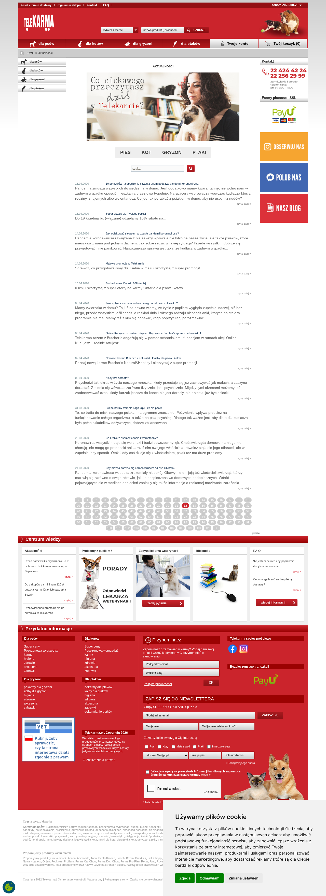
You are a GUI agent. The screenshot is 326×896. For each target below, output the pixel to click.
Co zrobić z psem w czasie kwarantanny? (132, 437)
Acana (72, 858)
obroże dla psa (72, 833)
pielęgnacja (132, 836)
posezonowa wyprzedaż (114, 826)
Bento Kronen (106, 858)
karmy (28, 654)
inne (49, 839)
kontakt (92, 5)
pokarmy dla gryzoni (38, 687)
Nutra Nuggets (32, 861)
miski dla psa (31, 833)
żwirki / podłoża (150, 836)
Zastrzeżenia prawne (100, 760)
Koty (165, 746)
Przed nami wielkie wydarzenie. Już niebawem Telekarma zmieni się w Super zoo (47, 566)
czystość (103, 836)
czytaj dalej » (244, 204)
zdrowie (29, 663)
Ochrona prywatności (71, 879)
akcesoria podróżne (135, 829)
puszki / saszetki (151, 826)
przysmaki (61, 836)
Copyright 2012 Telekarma (39, 879)
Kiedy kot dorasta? (117, 377)
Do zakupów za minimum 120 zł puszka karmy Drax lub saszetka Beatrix (45, 589)
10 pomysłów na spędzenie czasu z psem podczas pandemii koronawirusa (152, 183)
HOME (29, 52)
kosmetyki (117, 836)
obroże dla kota (126, 839)
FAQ (106, 5)
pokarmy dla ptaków (98, 687)
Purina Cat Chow (85, 861)
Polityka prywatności (158, 684)
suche (135, 826)
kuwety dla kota (63, 839)
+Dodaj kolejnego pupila (240, 763)
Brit (150, 858)
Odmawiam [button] (210, 878)
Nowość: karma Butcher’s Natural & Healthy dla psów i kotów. (144, 358)
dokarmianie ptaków (99, 711)
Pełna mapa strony (116, 879)
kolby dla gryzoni (35, 691)
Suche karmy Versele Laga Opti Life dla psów (134, 407)
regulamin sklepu (69, 5)
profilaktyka (63, 829)
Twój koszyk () (287, 43)
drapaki (40, 839)
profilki (255, 533)
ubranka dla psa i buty (162, 833)
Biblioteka (203, 551)
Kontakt (268, 61)
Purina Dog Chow (108, 861)
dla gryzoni (142, 43)
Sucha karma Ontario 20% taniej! (126, 283)
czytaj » (68, 576)
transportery (140, 833)
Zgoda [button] (185, 878)
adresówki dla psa (83, 829)
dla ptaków (190, 43)
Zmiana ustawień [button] (244, 878)
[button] (120, 30)
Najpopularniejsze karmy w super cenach (72, 826)
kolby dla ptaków (96, 691)
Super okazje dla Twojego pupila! (126, 213)
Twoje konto (237, 43)
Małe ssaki (183, 746)
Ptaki (201, 746)
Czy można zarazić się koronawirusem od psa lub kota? (140, 467)
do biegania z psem (161, 829)
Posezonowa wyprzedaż (41, 650)
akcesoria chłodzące (108, 829)
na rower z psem (50, 833)
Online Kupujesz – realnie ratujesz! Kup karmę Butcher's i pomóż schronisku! (153, 333)
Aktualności (33, 551)
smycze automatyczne (108, 833)
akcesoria (30, 667)
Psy (152, 746)
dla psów (45, 43)
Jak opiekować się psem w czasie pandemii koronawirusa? (142, 233)
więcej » (206, 774)
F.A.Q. (257, 551)
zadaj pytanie (157, 603)
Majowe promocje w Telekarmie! (125, 263)
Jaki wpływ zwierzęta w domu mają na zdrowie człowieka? (142, 303)
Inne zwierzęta (220, 746)
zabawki (29, 671)
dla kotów (94, 43)
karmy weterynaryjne (83, 836)
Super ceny (32, 646)
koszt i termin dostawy (36, 5)
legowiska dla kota (85, 839)
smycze (88, 833)
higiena (29, 658)
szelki (127, 833)
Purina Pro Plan (130, 861)
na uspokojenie (45, 829)
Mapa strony (94, 879)
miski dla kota (107, 839)
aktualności (45, 52)
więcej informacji (273, 602)
